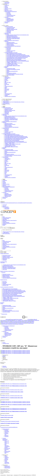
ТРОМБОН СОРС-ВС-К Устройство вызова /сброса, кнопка (11, 391)
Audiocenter (7, 76)
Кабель (8, 70)
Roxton (6, 83)
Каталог (3, 252)
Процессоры (9, 31)
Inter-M (6, 79)
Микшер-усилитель (10, 44)
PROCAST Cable (8, 82)
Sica (5, 85)
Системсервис (7, 94)
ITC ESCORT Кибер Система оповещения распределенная (17, 57)
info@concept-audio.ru (8, 10)
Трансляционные (10, 20)
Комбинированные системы (12, 35)
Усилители (6, 17)
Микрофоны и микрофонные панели (13, 37)
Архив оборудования (6, 311)
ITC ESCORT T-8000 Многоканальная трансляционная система (18, 55)
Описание (4, 366)
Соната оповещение (7, 462)
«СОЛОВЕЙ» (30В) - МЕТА (12, 63)
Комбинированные (8, 194)
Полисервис (7, 89)
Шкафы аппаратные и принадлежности (12, 40)
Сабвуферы (7, 113)
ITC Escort (6, 80)
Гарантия (6, 7)
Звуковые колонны (10, 16)
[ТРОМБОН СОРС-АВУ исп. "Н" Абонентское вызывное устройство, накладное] (15, 350)
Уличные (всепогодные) (11, 15)
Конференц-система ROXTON (12, 71)
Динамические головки (11, 68)
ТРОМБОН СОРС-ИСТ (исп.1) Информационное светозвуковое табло (13, 385)
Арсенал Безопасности (9, 86)
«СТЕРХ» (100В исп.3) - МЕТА (12, 64)
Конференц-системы (10, 28)
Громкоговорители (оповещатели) (11, 11)
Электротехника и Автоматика (10, 96)
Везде (3, 216)
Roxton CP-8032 (7, 451)
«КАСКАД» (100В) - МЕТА (12, 61)
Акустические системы (11, 27)
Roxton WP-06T (7, 448)
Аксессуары (9, 39)
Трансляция (7, 33)
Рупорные (8, 12)
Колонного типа (9, 51)
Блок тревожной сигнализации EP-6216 (7, 446)
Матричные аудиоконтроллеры (12, 36)
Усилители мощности (10, 45)
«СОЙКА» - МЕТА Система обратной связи (14, 62)
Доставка (6, 6)
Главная (3, 342)
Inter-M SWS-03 (7, 466)
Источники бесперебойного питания (13, 69)
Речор (6, 90)
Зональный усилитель (10, 42)
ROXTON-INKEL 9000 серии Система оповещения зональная (13, 296)
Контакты (6, 9)
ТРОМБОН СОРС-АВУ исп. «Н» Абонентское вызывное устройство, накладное (15, 404)
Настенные (9, 13)
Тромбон (6, 95)
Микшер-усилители (10, 19)
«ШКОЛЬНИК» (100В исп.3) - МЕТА (13, 65)
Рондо (6, 91)
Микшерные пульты (10, 30)
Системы (6, 22)
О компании (4, 180)
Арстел (6, 87)
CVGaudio (6, 78)
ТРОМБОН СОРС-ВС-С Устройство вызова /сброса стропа (11, 397)
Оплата (6, 5)
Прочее (6, 67)
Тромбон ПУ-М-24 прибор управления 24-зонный (9, 423)
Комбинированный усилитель (12, 43)
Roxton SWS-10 (7, 467)
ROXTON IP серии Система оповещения (14, 59)
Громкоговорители (5, 128)
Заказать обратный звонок (7, 99)
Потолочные (9, 14)
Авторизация (7, 2)
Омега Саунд (7, 463)
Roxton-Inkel (7, 84)
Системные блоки (5, 114)
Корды (8, 72)
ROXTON (6, 459)
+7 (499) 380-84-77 (5, 102)
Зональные (6, 193)
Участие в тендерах (8, 8)
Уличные (6, 432)
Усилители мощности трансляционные (11, 127)
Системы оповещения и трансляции (11, 52)
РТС (5, 92)
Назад (4, 106)
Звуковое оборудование (9, 26)
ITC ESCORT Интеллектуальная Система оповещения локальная (18, 56)
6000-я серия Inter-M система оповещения (14, 53)
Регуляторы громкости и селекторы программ (13, 155)
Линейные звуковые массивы (12, 29)
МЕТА (6, 169)
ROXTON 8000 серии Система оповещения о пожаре (16, 58)
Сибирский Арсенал (8, 93)
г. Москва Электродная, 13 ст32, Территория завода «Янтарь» (13, 101)
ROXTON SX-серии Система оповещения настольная (14, 141)
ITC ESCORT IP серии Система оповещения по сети (16, 54)
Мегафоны (6, 66)
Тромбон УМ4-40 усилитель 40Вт (6, 417)
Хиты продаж (7, 21)
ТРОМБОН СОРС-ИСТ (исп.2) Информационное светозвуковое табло (13, 411)
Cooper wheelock (7, 77)
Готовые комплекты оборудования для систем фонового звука (18, 34)
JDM (5, 81)
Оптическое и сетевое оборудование (13, 38)
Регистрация (7, 3)
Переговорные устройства (11, 73)
